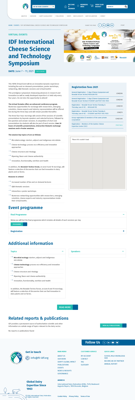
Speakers (75, 251)
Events (69, 16)
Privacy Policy (73, 396)
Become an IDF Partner (114, 361)
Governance (63, 374)
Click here (119, 125)
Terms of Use (85, 396)
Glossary (85, 365)
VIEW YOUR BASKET (99, 6)
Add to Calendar (40, 71)
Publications (59, 16)
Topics (14, 251)
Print (123, 25)
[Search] (126, 6)
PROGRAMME (17, 224)
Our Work (33, 16)
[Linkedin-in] (108, 342)
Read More (65, 307)
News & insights (78, 16)
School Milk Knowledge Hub (114, 357)
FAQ (82, 362)
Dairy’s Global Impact (45, 16)
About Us (24, 16)
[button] (100, 25)
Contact (102, 16)
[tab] (67, 214)
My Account (86, 356)
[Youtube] (113, 342)
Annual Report (110, 364)
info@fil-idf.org (39, 357)
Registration (16, 231)
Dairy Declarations (91, 16)
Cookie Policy (62, 396)
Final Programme (19, 214)
